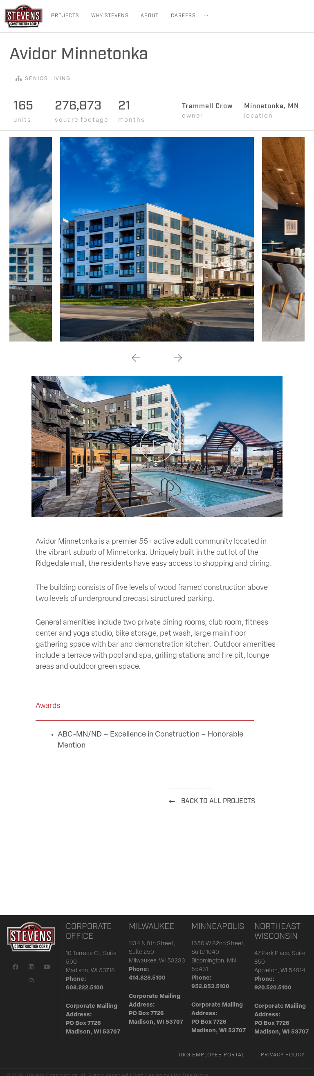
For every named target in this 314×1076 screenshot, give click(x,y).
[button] (136, 358)
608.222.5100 (84, 988)
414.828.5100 (147, 978)
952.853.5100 (210, 987)
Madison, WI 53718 (90, 971)
